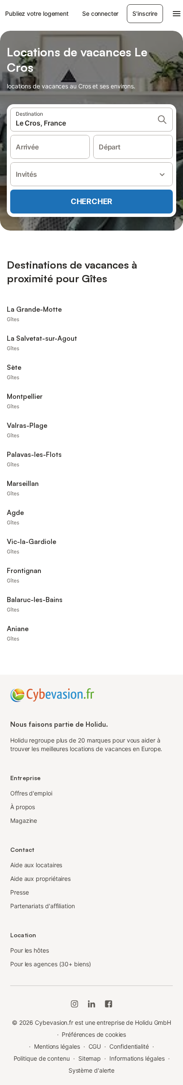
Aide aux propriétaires (40, 878)
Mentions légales (57, 1046)
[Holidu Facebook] (108, 1004)
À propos (22, 806)
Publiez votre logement (37, 13)
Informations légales (136, 1058)
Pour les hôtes (29, 950)
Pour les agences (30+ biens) (50, 964)
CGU (95, 1046)
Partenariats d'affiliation (42, 906)
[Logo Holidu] (52, 694)
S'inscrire (144, 13)
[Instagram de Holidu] (74, 1004)
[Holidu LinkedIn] (91, 1004)
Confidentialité (129, 1046)
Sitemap (89, 1058)
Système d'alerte (92, 1070)
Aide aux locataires (36, 865)
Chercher (91, 201)
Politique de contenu (42, 1058)
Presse (19, 892)
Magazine (23, 820)
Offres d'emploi (31, 793)
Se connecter (100, 13)
